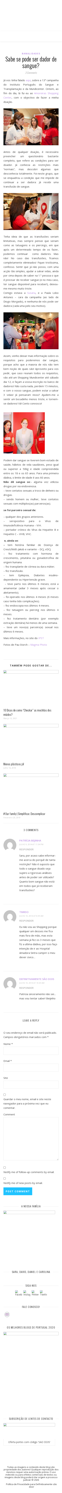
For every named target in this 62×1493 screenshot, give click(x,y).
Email (7, 1061)
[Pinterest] (35, 1293)
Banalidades (31, 53)
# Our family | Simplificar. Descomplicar (24, 814)
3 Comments (31, 72)
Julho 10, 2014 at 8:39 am (31, 916)
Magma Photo (38, 644)
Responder (26, 849)
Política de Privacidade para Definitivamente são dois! (31, 1485)
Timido (24, 912)
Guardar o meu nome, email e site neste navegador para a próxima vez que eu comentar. (27, 1103)
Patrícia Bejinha (30, 840)
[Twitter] (43, 1293)
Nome (8, 1044)
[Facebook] (18, 1293)
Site (5, 1078)
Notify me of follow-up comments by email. (28, 1172)
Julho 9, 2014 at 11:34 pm (31, 844)
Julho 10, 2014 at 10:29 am (31, 983)
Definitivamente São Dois (36, 979)
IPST (41, 638)
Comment (9, 1114)
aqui (28, 80)
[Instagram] (27, 1293)
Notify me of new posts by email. (23, 1183)
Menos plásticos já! (13, 764)
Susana (31, 293)
